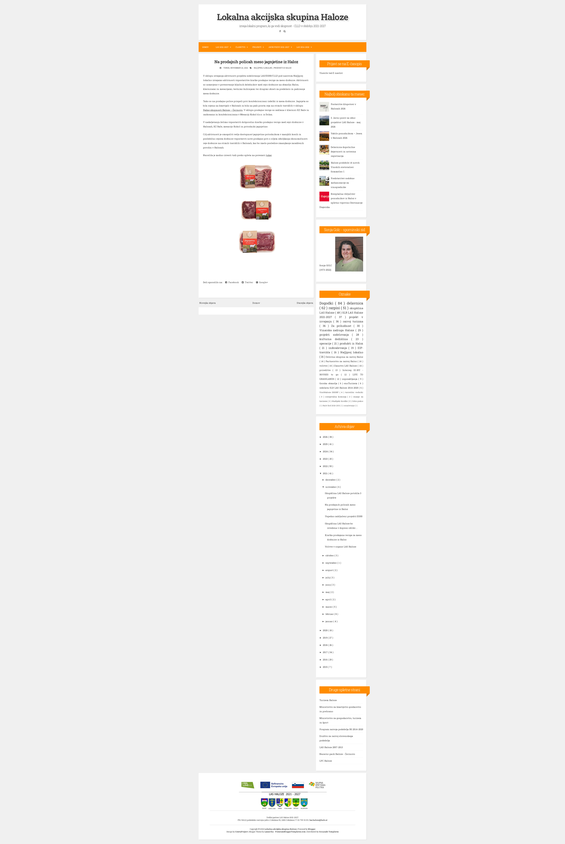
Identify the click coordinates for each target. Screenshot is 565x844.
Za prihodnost (342, 326)
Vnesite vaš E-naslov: (331, 72)
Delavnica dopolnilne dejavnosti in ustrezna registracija (343, 151)
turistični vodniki (354, 392)
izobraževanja (338, 348)
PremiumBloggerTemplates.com (290, 831)
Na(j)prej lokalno (263, 68)
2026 (325, 436)
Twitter (248, 282)
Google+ (263, 282)
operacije (325, 343)
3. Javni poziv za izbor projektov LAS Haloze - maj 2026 (345, 122)
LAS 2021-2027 (222, 47)
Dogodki (327, 303)
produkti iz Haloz (282, 68)
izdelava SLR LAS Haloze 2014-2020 (339, 387)
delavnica (355, 303)
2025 (325, 444)
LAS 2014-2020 (302, 47)
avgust (329, 570)
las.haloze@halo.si (318, 820)
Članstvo (240, 47)
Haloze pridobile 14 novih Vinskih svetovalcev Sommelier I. (345, 167)
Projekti (256, 47)
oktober (329, 555)
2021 (325, 473)
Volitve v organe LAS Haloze (340, 546)
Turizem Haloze (328, 700)
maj (327, 592)
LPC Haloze (325, 760)
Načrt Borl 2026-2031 (331, 405)
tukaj (269, 155)
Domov (205, 47)
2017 (325, 652)
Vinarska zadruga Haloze (337, 330)
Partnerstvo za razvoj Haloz (342, 361)
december (330, 479)
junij (328, 584)
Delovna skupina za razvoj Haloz (344, 356)
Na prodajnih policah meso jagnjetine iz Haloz (256, 61)
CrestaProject (241, 831)
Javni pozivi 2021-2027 (278, 47)
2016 (325, 659)
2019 (325, 637)
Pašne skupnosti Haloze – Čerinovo (223, 110)
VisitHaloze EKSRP (329, 392)
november (331, 486)
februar (329, 613)
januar (329, 621)
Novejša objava (207, 302)
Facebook (233, 282)
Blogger (311, 829)
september (331, 562)
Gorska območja (328, 383)
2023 (325, 458)
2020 (325, 630)
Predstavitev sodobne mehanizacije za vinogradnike (342, 183)
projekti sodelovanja (335, 334)
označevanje (349, 405)
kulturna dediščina (335, 339)
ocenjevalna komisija (336, 396)
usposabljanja (350, 378)
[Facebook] (280, 31)
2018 (325, 645)
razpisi (335, 308)
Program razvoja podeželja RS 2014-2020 (341, 729)
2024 (325, 451)
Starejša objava (305, 302)
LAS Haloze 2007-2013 (331, 747)
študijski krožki (340, 401)
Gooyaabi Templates (329, 831)
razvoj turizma (353, 321)
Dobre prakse (357, 401)
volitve (323, 365)
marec (329, 606)
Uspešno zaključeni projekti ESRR (343, 516)
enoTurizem (351, 383)
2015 (325, 666)
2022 (325, 466)
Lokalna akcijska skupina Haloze (282, 17)
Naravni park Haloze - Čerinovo (337, 754)
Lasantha (269, 831)
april (328, 599)
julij (327, 577)
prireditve (326, 370)
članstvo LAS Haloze (346, 365)
